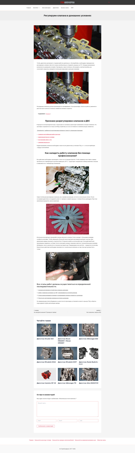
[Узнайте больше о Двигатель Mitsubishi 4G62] (46, 353)
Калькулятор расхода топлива (43, 440)
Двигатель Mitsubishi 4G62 (46, 362)
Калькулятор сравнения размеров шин (85, 440)
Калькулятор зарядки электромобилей (63, 440)
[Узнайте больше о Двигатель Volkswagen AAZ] (88, 330)
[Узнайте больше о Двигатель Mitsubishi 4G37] (67, 353)
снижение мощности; (44, 142)
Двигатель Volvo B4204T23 (88, 383)
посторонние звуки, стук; (45, 139)
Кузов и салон (65, 7)
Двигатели (56, 7)
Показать (48, 113)
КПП (72, 7)
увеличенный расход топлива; (46, 137)
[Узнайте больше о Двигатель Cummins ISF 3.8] (46, 374)
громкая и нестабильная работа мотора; (49, 134)
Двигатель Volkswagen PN (67, 383)
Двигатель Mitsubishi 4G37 (67, 362)
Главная (29, 7)
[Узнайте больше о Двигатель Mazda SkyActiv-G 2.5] (88, 353)
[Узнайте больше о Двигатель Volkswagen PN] (67, 374)
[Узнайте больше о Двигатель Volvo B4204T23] (88, 374)
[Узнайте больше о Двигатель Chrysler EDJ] (46, 330)
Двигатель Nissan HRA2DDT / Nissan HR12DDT (64, 341)
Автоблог (35, 7)
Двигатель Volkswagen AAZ (88, 339)
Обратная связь (101, 440)
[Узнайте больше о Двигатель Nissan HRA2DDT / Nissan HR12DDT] (67, 330)
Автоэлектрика (46, 7)
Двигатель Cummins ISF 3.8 (46, 383)
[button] (109, 2)
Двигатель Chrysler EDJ (45, 339)
